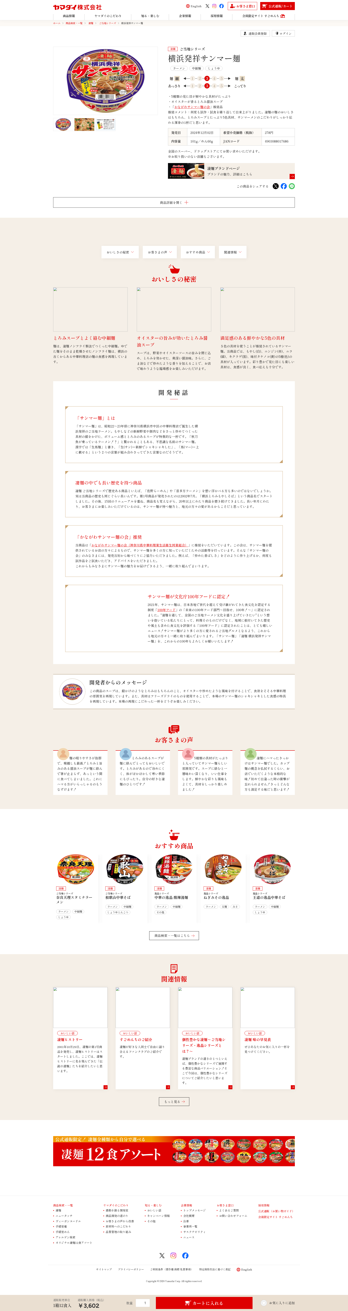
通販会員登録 (258, 33)
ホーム (56, 23)
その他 (151, 1221)
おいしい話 (154, 1210)
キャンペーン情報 (158, 1216)
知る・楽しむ (153, 1205)
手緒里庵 (61, 1226)
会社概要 (189, 1216)
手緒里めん (63, 1232)
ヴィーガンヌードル (68, 1221)
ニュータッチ (64, 1216)
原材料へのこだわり (118, 1226)
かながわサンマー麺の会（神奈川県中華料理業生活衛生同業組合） (139, 545)
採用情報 (263, 1205)
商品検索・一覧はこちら (172, 935)
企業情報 (186, 1205)
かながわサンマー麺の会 (192, 106)
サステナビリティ (194, 1232)
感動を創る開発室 (117, 1210)
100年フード (166, 609)
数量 (129, 1303)
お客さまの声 (157, 252)
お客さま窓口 (225, 1205)
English (196, 6)
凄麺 (90, 23)
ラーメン (179, 68)
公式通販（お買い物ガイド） (276, 1211)
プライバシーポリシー (131, 1269)
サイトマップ (104, 1269)
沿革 (186, 1221)
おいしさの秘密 (118, 252)
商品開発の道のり (117, 1216)
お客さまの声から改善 (120, 1221)
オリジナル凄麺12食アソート (74, 1243)
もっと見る (172, 1101)
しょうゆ (214, 68)
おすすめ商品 (195, 252)
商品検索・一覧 (74, 23)
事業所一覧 (190, 1226)
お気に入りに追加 (282, 1302)
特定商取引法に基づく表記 (215, 1269)
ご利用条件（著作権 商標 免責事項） (171, 1269)
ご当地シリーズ (107, 23)
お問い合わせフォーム (233, 1216)
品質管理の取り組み (118, 1232)
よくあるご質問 (229, 1210)
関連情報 (230, 252)
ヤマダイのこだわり (116, 1205)
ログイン (286, 33)
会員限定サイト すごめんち (275, 1217)
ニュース (189, 1237)
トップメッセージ (194, 1210)
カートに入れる (207, 1303)
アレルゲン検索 (65, 1237)
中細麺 (196, 68)
